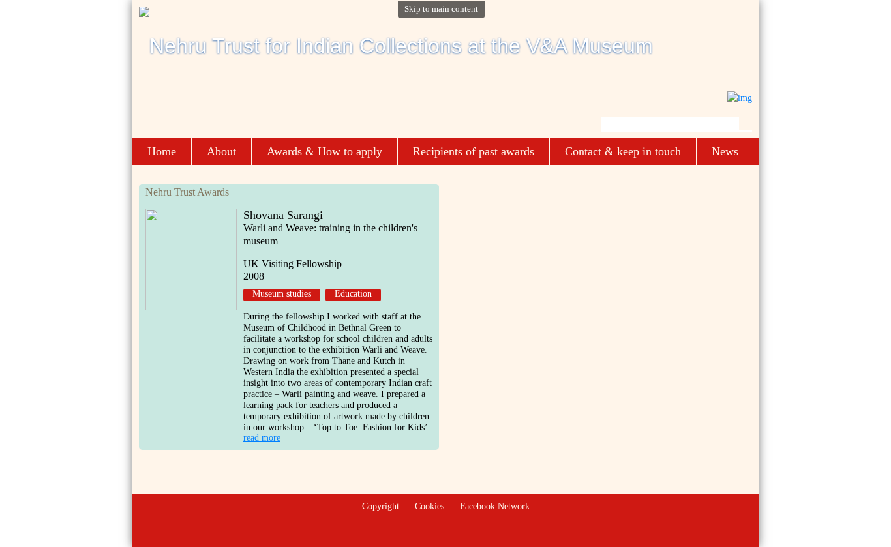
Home (161, 151)
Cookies (429, 506)
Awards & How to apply (324, 151)
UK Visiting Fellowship (292, 263)
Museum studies (281, 294)
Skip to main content (441, 9)
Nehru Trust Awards (187, 192)
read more (261, 438)
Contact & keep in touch (623, 151)
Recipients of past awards (473, 151)
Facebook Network (495, 506)
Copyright (380, 506)
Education (353, 294)
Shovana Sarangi (283, 215)
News (725, 151)
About (221, 151)
